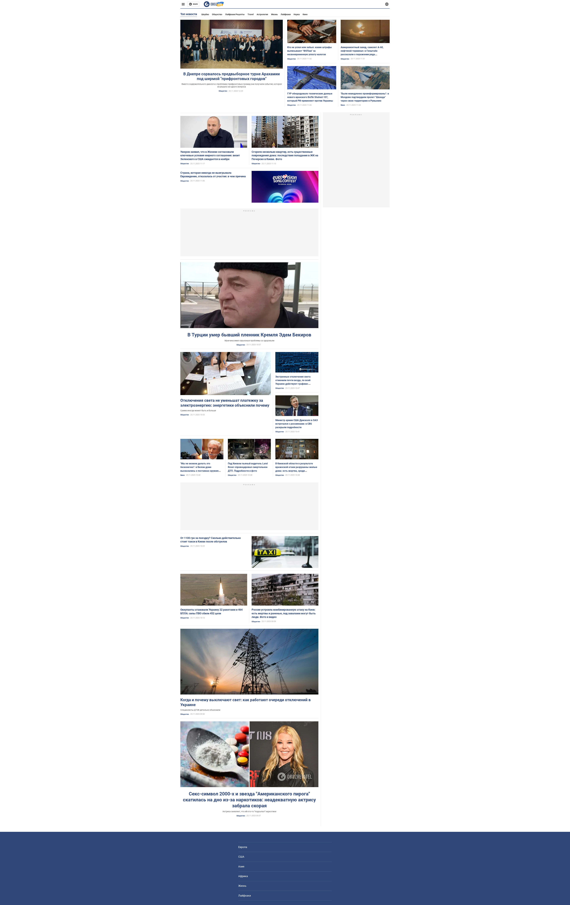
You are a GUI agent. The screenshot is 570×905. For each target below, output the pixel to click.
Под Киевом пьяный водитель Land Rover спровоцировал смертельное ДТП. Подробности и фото (248, 467)
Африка (243, 876)
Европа (242, 847)
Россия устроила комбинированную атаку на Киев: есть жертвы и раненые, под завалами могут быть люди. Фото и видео (284, 613)
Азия (241, 866)
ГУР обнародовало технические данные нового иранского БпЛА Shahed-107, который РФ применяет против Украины (310, 97)
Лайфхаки (286, 14)
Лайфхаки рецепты (235, 14)
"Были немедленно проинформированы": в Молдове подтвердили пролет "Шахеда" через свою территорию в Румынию (365, 97)
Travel (251, 14)
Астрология (262, 14)
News (343, 105)
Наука (297, 14)
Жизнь (274, 14)
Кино (305, 14)
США (241, 856)
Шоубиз (205, 14)
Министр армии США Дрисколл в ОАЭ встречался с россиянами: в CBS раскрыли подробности (296, 424)
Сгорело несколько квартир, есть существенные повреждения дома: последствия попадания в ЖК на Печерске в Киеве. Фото (285, 155)
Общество (217, 14)
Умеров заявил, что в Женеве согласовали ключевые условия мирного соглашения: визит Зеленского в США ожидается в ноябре (210, 155)
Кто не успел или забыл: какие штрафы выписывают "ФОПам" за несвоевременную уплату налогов (309, 51)
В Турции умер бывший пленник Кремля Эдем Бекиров (249, 335)
